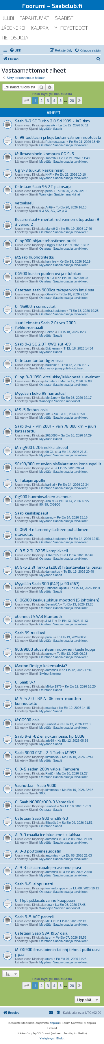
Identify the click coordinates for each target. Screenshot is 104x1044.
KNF (48, 174)
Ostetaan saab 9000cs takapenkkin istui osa (54, 290)
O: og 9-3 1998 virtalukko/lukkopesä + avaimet (57, 377)
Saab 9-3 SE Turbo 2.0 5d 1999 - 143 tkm (52, 121)
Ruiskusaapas (55, 141)
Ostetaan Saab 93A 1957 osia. (41, 933)
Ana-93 (50, 501)
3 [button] (48, 100)
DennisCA (52, 604)
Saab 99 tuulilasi (30, 633)
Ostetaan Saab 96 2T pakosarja (43, 186)
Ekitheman (52, 348)
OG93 (49, 278)
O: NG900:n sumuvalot (35, 306)
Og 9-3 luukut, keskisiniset (39, 170)
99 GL (49, 451)
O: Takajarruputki (30, 480)
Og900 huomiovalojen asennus (43, 496)
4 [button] (54, 100)
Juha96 (50, 158)
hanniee (50, 261)
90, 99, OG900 (49, 504)
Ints (48, 414)
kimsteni (51, 381)
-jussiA (50, 125)
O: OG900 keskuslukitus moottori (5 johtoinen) (57, 600)
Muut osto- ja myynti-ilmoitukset (61, 368)
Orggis (50, 245)
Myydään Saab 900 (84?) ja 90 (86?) (47, 583)
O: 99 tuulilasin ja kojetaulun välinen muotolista (58, 137)
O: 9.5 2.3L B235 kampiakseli (41, 550)
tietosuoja (14, 38)
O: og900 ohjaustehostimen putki (45, 240)
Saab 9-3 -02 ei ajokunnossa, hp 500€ (49, 736)
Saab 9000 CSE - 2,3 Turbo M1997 (45, 752)
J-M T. (49, 620)
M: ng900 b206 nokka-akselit (41, 447)
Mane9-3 (51, 228)
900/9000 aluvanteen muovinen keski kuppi (55, 649)
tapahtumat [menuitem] (34, 18)
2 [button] (41, 100)
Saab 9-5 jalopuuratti (34, 884)
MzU (48, 921)
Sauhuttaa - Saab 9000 (35, 785)
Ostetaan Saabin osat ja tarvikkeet (63, 145)
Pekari (49, 332)
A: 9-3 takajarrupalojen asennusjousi (48, 867)
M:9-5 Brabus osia (31, 409)
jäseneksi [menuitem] (13, 28)
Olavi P (50, 294)
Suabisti (50, 724)
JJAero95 (52, 555)
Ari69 (49, 207)
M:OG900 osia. (27, 719)
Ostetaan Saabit (50, 690)
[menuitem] (15, 50)
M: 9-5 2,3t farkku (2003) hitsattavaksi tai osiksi (58, 567)
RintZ (49, 773)
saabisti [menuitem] (64, 18)
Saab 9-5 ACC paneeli (34, 916)
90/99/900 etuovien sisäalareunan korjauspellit (58, 464)
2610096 (51, 435)
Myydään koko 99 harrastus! (40, 393)
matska (50, 707)
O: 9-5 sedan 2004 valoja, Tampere (47, 769)
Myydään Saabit (50, 128)
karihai (50, 484)
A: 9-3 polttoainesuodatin (38, 851)
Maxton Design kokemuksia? (41, 665)
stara (49, 959)
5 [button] (61, 100)
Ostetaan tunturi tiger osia (39, 360)
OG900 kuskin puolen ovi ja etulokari (48, 273)
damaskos (52, 571)
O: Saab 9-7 (25, 682)
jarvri (48, 937)
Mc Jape (51, 397)
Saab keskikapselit (31, 513)
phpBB (54, 1022)
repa (48, 904)
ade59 (49, 740)
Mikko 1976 (53, 686)
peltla (49, 191)
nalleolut (51, 365)
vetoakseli (24, 203)
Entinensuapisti (55, 588)
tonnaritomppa (55, 888)
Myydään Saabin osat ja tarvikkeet (63, 161)
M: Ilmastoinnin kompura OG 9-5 (44, 153)
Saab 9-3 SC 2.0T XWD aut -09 (43, 344)
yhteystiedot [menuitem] (71, 28)
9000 (42, 793)
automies (51, 670)
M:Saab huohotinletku (34, 257)
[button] (26, 100)
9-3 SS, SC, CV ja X (53, 210)
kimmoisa (52, 757)
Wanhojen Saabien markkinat (59, 194)
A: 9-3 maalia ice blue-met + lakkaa (47, 834)
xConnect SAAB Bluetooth (38, 616)
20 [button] (72, 100)
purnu (49, 517)
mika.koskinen (55, 310)
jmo (47, 468)
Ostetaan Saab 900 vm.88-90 (41, 818)
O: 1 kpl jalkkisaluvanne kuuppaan (45, 900)
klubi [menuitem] (7, 18)
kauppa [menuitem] (40, 28)
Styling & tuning (50, 673)
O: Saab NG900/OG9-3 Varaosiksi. (45, 802)
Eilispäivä (51, 822)
